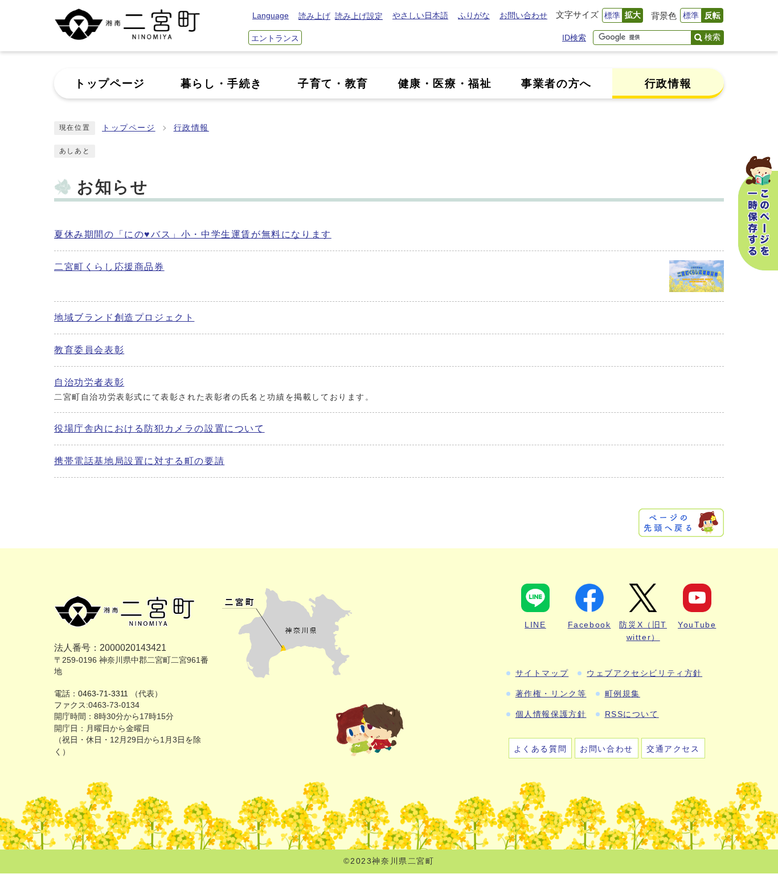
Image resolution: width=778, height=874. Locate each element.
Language (270, 15)
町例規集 (622, 693)
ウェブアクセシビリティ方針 (644, 673)
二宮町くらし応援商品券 (109, 267)
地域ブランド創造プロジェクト (124, 317)
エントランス (275, 38)
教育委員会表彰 (89, 350)
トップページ (128, 128)
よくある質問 (540, 748)
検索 (712, 37)
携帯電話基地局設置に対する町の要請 (139, 461)
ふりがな (474, 15)
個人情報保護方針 (551, 714)
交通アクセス (673, 748)
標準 (612, 15)
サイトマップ (542, 673)
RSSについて (632, 714)
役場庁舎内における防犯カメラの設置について (159, 428)
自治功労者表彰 (89, 382)
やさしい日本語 (420, 15)
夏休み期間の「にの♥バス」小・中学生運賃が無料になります (192, 234)
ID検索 (574, 37)
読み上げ (314, 15)
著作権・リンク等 (551, 693)
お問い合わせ (523, 15)
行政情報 (191, 128)
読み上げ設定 (359, 15)
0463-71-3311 (103, 694)
